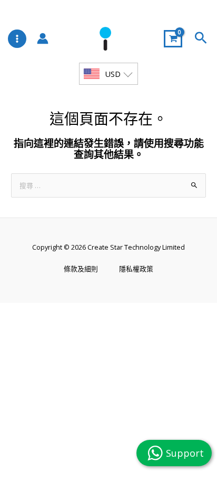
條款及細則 (81, 268)
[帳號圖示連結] (42, 38)
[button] (201, 38)
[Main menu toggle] (17, 38)
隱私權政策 (136, 268)
